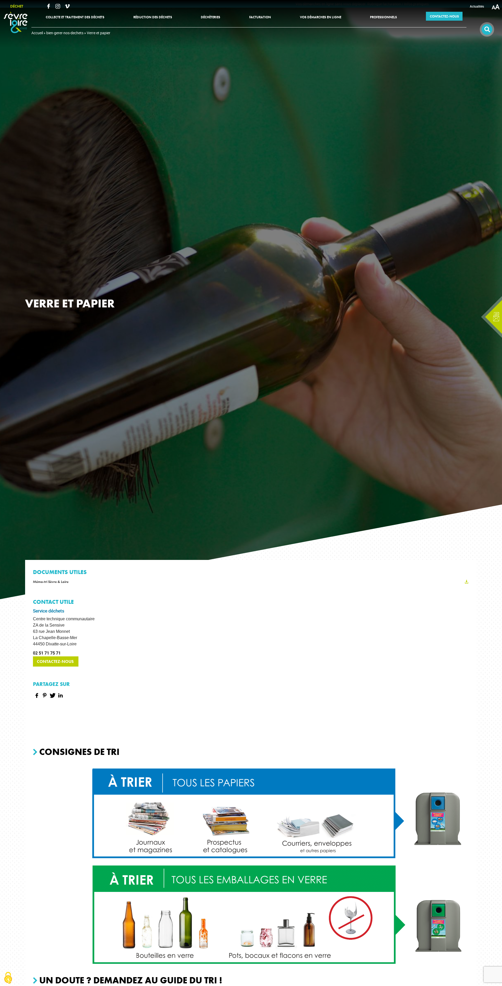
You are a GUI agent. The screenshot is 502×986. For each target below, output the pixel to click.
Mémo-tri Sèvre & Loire (51, 581)
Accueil (37, 32)
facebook (48, 6)
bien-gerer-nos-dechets (64, 32)
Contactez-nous (56, 661)
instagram (58, 6)
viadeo (67, 6)
